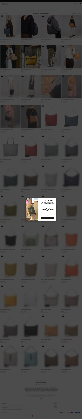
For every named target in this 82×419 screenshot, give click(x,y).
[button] (47, 218)
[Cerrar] (55, 198)
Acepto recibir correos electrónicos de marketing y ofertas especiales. (47, 215)
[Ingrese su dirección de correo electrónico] (53, 213)
